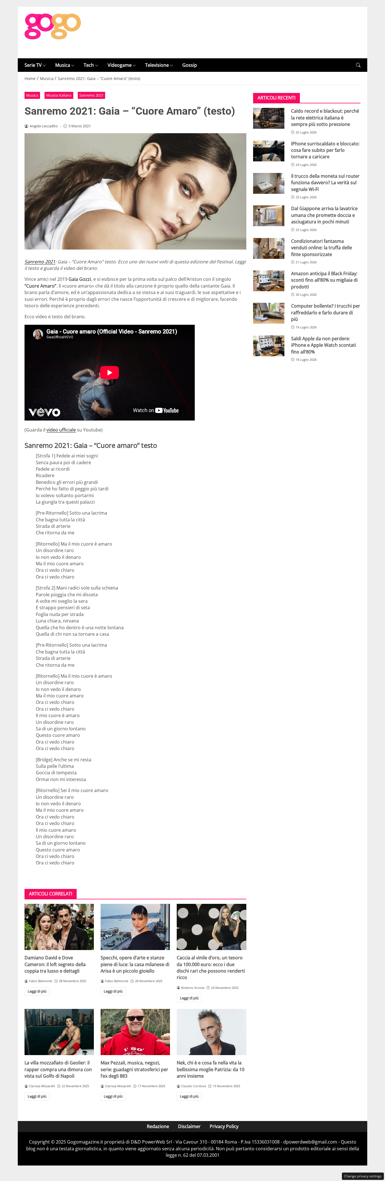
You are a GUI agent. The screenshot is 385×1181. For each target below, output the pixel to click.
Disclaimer (189, 1126)
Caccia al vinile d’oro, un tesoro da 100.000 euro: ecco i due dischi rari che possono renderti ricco (211, 967)
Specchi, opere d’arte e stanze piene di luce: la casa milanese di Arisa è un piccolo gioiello (135, 964)
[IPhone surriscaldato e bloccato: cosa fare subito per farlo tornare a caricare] (268, 151)
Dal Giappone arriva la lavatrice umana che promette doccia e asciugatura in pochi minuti (324, 215)
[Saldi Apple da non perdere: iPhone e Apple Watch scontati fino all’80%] (268, 345)
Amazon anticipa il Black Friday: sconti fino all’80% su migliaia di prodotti (324, 280)
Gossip (189, 65)
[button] (358, 65)
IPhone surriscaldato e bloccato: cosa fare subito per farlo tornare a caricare (325, 150)
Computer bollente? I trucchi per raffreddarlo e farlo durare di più (325, 312)
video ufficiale (61, 430)
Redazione (158, 1126)
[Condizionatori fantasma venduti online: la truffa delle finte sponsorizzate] (268, 248)
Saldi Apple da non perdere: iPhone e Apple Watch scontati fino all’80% (323, 345)
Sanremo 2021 (91, 95)
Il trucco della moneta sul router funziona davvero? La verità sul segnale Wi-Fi (325, 182)
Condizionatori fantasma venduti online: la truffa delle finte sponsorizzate (321, 247)
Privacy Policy (224, 1126)
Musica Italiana (58, 95)
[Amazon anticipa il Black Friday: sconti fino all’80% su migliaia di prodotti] (268, 280)
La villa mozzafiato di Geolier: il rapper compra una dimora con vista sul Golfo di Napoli (58, 1069)
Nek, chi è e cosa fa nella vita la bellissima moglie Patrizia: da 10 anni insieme (210, 1069)
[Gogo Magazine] (53, 32)
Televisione (157, 65)
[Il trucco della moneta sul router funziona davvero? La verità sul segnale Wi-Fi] (268, 183)
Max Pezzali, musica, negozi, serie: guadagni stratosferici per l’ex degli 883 (134, 1069)
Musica (62, 65)
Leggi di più (37, 991)
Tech (89, 65)
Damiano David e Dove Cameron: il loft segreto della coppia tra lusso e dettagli (55, 964)
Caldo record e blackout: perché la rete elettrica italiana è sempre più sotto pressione (325, 117)
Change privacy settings (363, 1176)
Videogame (120, 65)
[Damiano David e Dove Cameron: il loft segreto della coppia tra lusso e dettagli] (59, 927)
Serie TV (33, 65)
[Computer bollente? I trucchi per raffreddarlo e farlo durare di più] (268, 313)
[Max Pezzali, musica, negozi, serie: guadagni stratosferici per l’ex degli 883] (135, 1032)
